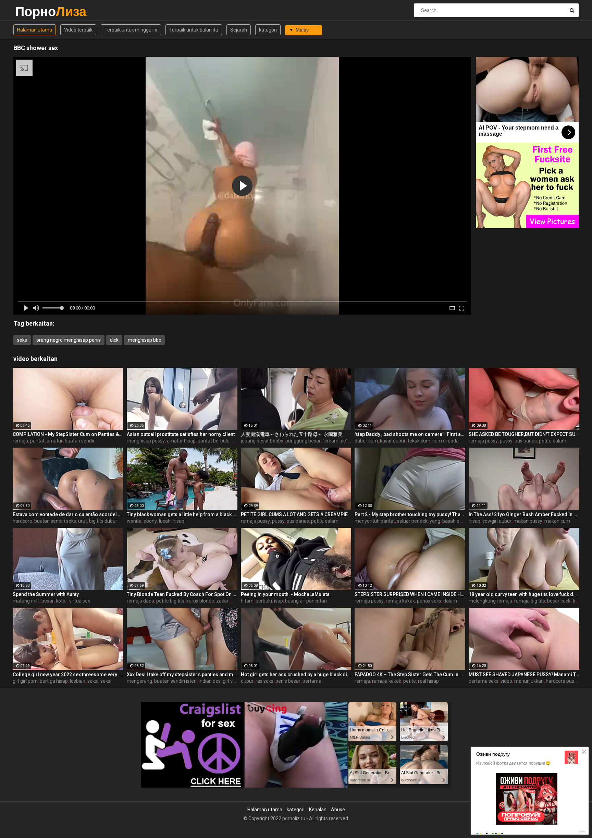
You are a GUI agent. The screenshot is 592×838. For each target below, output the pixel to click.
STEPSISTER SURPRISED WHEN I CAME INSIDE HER (410, 594)
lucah (165, 521)
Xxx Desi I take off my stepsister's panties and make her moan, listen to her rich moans (182, 674)
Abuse (338, 809)
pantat (37, 441)
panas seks (429, 601)
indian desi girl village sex (225, 681)
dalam (450, 601)
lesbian (77, 681)
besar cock (558, 601)
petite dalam (552, 441)
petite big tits (170, 601)
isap (278, 601)
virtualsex (79, 601)
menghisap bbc (144, 340)
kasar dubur (393, 441)
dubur (247, 681)
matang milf (26, 601)
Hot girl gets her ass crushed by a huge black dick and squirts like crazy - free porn (296, 674)
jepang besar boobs (262, 441)
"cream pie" (335, 441)
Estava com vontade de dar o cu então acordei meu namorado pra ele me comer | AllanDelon (68, 514)
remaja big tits (529, 601)
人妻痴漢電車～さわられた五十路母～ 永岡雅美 (292, 434)
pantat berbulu (214, 441)
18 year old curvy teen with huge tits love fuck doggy (524, 594)
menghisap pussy (146, 441)
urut (82, 521)
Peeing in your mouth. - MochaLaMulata (285, 594)
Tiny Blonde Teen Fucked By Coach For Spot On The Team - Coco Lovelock (182, 594)
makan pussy (528, 521)
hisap (178, 521)
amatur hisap (181, 441)
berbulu (264, 601)
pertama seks (483, 681)
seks (22, 340)
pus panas (526, 441)
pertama (312, 681)
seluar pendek (412, 521)
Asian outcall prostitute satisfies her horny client (181, 434)
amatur (55, 441)
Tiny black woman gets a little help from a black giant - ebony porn (182, 514)
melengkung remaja (490, 601)
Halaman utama (34, 30)
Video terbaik (78, 30)
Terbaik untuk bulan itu (193, 30)
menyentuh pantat (375, 521)
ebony (150, 521)
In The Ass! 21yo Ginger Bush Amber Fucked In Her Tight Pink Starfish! (524, 514)
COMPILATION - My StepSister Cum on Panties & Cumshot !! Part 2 (68, 434)
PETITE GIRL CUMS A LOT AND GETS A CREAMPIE (294, 514)
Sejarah (238, 30)
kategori (268, 30)
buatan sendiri (80, 441)
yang (435, 521)
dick (114, 340)
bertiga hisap (54, 681)
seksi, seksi (99, 681)
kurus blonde (200, 601)
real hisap (428, 681)
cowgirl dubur (496, 521)
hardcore (22, 521)
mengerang (139, 681)
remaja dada (140, 601)
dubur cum (366, 441)
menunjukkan (529, 681)
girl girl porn (25, 681)
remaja (20, 441)
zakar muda (229, 601)
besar (47, 601)
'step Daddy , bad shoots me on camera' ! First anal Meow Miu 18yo (410, 434)
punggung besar (303, 441)
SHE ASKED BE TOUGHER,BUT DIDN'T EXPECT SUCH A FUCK (524, 434)
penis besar (287, 681)
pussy (506, 441)
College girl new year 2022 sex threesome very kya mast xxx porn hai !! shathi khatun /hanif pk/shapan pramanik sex (68, 674)
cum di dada (445, 441)
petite (409, 681)
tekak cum (419, 441)
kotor (61, 601)
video (506, 681)
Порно (33, 11)
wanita (134, 521)
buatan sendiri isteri (175, 681)
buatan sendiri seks (55, 521)
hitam (247, 601)
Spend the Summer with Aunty (46, 594)
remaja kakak (400, 601)
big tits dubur (103, 521)
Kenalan (317, 809)
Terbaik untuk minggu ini (130, 30)
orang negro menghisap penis (68, 340)
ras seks (264, 681)
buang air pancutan (306, 601)
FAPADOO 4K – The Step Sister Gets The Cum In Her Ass (410, 674)
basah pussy (455, 521)
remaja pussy (483, 441)
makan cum (557, 521)
